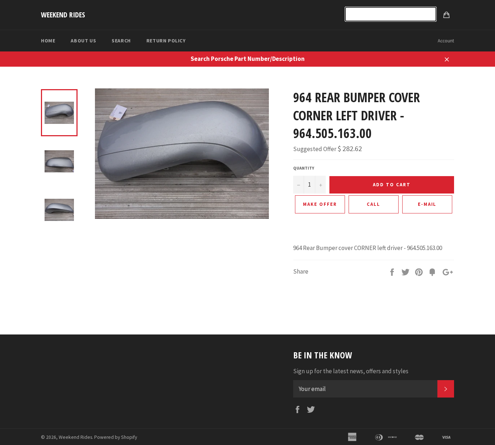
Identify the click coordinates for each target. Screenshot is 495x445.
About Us (83, 40)
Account (446, 41)
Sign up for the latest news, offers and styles (350, 371)
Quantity (303, 168)
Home (48, 40)
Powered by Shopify (115, 437)
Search (121, 40)
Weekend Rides (63, 15)
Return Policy (166, 40)
